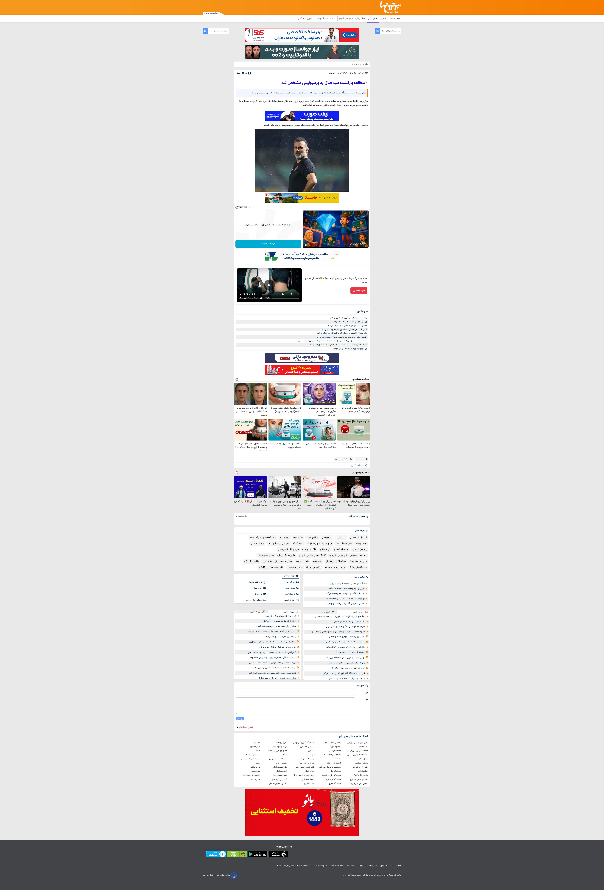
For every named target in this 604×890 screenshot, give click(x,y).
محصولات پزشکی (334, 746)
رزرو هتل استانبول (359, 549)
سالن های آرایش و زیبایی (357, 742)
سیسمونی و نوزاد (253, 755)
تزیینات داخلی (281, 771)
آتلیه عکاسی (309, 783)
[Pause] (306, 245)
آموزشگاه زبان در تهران (331, 775)
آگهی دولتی (305, 865)
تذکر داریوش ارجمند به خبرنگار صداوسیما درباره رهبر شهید (270, 631)
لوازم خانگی (255, 767)
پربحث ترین (255, 611)
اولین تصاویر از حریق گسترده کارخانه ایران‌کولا (345, 657)
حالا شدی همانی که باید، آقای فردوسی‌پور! (347, 583)
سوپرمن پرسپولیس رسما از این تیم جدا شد (346, 588)
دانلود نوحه (317, 561)
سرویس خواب (281, 763)
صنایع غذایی (309, 771)
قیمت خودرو (290, 588)
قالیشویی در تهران (279, 779)
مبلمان (284, 755)
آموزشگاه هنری (335, 783)
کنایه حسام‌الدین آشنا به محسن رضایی (349, 621)
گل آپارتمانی (325, 549)
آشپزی (341, 18)
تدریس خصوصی (307, 746)
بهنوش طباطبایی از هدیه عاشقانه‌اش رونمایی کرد (275, 668)
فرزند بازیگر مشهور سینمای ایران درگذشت (279, 621)
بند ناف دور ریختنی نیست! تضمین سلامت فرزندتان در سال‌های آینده (338, 344)
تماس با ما (351, 865)
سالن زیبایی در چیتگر (358, 561)
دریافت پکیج (268, 244)
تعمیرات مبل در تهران (278, 759)
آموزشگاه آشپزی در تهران (303, 742)
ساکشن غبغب (312, 537)
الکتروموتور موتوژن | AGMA (271, 567)
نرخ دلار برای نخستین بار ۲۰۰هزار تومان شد (347, 663)
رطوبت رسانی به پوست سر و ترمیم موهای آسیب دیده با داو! (342, 337)
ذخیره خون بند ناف (266, 555)
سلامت (333, 18)
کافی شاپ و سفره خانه (305, 767)
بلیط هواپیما (341, 537)
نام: (367, 692)
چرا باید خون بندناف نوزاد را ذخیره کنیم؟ (350, 321)
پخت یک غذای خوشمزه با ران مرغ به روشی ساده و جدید (271, 657)
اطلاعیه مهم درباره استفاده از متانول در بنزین (347, 678)
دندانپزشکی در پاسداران (336, 561)
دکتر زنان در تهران (360, 767)
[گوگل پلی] (258, 855)
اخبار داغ (326, 612)
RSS (279, 865)
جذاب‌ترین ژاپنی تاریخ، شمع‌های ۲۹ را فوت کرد (345, 647)
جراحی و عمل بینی (294, 567)
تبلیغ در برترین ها (320, 865)
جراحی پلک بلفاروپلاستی (288, 549)
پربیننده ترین (288, 611)
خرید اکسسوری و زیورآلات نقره (263, 537)
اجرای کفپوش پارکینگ (358, 567)
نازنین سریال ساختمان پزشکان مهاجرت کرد (277, 647)
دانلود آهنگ (298, 543)
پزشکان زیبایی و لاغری (359, 779)
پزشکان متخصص (361, 763)
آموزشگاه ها (336, 771)
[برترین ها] (389, 7)
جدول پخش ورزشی (254, 600)
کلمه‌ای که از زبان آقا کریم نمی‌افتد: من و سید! (346, 603)
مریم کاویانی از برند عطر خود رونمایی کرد (347, 668)
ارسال (240, 718)
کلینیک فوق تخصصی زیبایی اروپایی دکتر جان (348, 555)
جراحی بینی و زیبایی (359, 783)
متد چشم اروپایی (341, 549)
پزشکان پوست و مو (333, 742)
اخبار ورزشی (373, 18)
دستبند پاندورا (361, 543)
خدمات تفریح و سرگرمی (250, 759)
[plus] (249, 73)
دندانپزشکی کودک (360, 775)
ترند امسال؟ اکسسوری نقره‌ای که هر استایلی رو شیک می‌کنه (342, 333)
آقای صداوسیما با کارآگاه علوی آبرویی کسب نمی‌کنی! (343, 673)
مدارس (311, 750)
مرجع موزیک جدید (344, 543)
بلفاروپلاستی (327, 537)
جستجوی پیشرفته (291, 865)
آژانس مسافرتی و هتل (277, 783)
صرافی (257, 750)
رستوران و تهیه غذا (306, 759)
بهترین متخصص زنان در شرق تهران (277, 561)
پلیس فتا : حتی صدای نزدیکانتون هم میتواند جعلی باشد (343, 329)
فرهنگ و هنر (322, 18)
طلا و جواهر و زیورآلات (277, 750)
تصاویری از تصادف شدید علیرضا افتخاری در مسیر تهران (272, 641)
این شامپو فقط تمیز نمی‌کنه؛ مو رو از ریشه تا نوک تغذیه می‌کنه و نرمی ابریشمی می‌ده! (331, 341)
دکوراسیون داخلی (280, 767)
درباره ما (361, 865)
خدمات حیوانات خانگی (332, 755)
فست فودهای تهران (306, 763)
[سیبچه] (278, 855)
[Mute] (310, 245)
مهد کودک (310, 755)
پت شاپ (337, 759)
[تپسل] (236, 207)
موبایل (257, 763)
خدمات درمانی (335, 750)
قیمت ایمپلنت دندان (358, 537)
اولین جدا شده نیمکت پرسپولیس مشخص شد (345, 598)
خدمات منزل (255, 771)
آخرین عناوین (357, 612)
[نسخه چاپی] (238, 73)
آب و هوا (258, 588)
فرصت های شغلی (336, 865)
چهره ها (349, 18)
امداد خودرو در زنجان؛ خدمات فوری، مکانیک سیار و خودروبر (340, 616)
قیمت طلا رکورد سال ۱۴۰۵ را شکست (281, 616)
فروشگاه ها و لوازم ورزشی (330, 767)
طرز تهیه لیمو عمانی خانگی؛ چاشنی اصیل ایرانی (345, 626)
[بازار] (237, 855)
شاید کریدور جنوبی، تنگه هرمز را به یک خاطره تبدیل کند (272, 673)
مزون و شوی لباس (279, 746)
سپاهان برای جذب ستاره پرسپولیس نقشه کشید (276, 626)
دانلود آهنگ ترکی (251, 561)
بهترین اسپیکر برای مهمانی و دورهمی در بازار (348, 318)
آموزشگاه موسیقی (333, 779)
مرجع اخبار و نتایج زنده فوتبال (319, 543)
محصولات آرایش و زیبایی (357, 755)
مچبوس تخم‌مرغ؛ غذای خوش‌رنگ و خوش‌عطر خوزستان (272, 663)
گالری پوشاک (281, 742)
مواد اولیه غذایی (257, 543)
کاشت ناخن (363, 746)
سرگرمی (301, 18)
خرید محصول (359, 290)
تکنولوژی (311, 18)
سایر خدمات (255, 779)
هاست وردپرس (302, 561)
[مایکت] (216, 855)
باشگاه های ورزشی (333, 763)
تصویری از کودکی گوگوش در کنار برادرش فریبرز (344, 641)
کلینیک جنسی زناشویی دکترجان (312, 555)
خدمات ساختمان (280, 775)
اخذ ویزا (257, 742)
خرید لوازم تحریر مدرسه (335, 567)
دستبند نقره (298, 537)
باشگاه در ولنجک (309, 549)
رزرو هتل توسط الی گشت (278, 543)
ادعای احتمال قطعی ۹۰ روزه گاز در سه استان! (277, 678)
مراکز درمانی (363, 759)
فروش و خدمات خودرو (250, 775)
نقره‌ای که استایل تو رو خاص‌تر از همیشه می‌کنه (347, 325)
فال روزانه (258, 594)
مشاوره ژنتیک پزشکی (286, 555)
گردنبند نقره (284, 537)
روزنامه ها (291, 582)
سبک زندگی (360, 18)
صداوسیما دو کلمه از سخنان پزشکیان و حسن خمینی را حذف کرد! (338, 631)
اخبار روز (383, 18)
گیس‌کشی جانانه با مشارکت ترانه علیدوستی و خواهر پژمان (272, 652)
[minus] (243, 73)
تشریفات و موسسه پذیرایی (303, 775)
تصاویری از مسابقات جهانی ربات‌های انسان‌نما (345, 636)
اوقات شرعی (289, 600)
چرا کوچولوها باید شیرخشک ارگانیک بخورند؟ (348, 348)
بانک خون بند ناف (313, 567)
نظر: (366, 699)
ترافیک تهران (289, 594)
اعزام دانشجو (255, 746)
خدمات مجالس (308, 779)
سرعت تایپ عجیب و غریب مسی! (350, 652)
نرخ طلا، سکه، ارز (255, 582)
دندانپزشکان (363, 771)
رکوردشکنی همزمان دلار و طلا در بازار (281, 636)
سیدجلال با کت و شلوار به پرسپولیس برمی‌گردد (345, 593)
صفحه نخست (394, 18)
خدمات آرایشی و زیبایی (358, 750)
